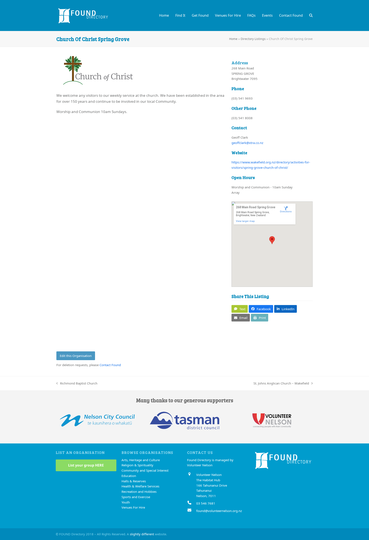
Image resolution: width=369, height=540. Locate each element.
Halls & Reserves (134, 481)
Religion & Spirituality (137, 465)
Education (129, 476)
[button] (311, 15)
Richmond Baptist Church (76, 383)
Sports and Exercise (136, 497)
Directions (286, 211)
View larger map (245, 221)
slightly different (142, 534)
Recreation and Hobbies (139, 491)
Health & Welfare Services (140, 486)
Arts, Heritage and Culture (141, 460)
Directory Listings (253, 39)
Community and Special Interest (145, 470)
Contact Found (110, 365)
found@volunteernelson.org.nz (219, 511)
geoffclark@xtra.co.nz (247, 143)
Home (233, 39)
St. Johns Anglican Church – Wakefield (281, 383)
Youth (126, 502)
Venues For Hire (133, 507)
